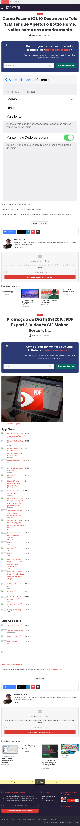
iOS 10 (44, 223)
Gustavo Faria (36, 35)
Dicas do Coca (27, 244)
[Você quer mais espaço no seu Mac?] (50, 294)
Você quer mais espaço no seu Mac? (49, 301)
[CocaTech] (15, 7)
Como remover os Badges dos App (7, 291)
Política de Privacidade (51, 822)
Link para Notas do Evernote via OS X (68, 291)
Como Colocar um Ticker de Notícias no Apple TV (28, 302)
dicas (40, 14)
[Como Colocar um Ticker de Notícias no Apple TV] (30, 293)
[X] (20, 247)
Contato (61, 822)
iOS (35, 223)
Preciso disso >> (66, 65)
